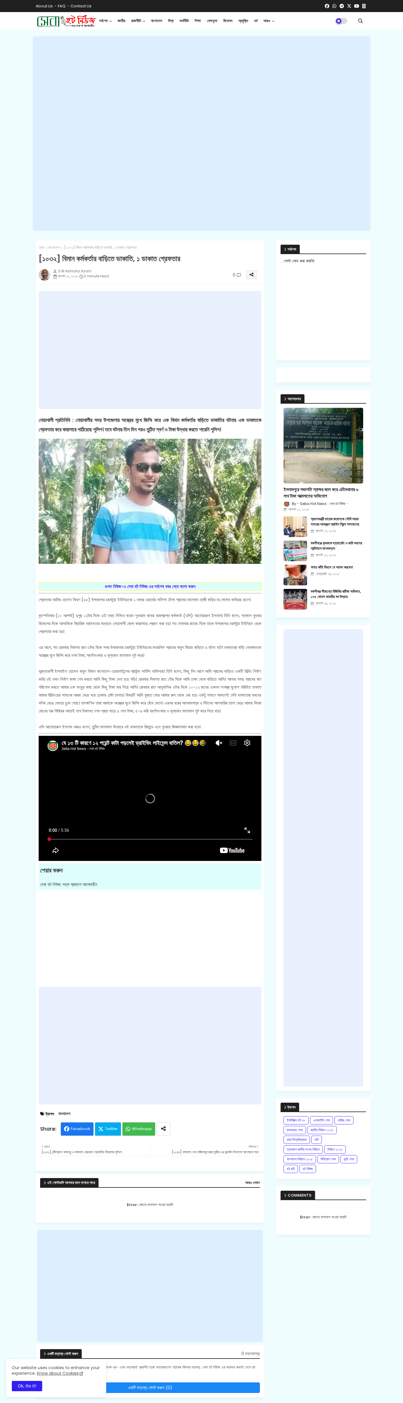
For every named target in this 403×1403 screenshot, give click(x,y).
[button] (360, 21)
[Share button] (163, 1129)
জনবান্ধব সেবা (295, 1129)
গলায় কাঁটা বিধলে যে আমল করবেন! (332, 567)
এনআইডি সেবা (321, 1120)
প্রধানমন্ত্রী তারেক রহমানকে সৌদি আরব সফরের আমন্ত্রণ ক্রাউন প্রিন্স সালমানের (335, 521)
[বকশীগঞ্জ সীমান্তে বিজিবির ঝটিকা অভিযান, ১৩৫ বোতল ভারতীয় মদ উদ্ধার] (295, 599)
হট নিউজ (308, 1168)
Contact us (81, 6)
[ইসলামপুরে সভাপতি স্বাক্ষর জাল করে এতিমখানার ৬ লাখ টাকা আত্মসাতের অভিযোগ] (323, 445)
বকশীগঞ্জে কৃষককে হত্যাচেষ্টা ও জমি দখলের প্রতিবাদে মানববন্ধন (336, 546)
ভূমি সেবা (349, 1159)
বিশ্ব (170, 21)
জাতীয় (121, 21)
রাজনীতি (136, 21)
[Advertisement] (201, 133)
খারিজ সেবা (344, 1120)
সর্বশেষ (103, 21)
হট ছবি (291, 1168)
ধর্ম (256, 21)
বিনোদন (227, 21)
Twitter (111, 1129)
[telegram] (341, 6)
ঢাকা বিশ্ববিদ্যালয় (297, 1139)
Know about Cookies (58, 1373)
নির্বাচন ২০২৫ (335, 1149)
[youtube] (356, 6)
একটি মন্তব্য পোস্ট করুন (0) (150, 1387)
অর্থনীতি (184, 21)
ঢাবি (316, 1139)
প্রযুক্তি (243, 21)
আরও (266, 21)
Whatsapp (142, 1129)
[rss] (364, 6)
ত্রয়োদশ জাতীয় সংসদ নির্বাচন (303, 1149)
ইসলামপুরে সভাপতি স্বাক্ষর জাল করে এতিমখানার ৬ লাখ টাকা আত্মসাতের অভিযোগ (321, 492)
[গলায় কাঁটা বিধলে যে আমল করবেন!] (295, 575)
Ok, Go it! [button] (27, 1386)
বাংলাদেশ (156, 21)
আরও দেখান (252, 1182)
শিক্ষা (198, 21)
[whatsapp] (334, 6)
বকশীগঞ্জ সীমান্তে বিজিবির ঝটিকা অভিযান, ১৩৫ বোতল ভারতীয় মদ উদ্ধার (336, 594)
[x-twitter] (349, 6)
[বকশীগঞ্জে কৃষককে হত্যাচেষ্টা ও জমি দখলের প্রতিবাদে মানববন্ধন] (295, 551)
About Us (44, 6)
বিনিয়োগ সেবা (328, 1159)
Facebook (80, 1129)
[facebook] (327, 6)
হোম (41, 247)
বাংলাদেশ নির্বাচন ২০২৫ (300, 1159)
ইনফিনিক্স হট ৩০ (296, 1120)
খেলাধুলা (212, 21)
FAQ (61, 6)
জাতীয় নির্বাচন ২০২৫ (322, 1129)
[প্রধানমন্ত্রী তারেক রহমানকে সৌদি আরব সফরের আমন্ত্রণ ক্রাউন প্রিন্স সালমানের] (295, 526)
